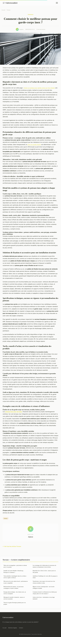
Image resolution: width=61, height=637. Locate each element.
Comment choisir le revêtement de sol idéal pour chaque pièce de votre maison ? (45, 592)
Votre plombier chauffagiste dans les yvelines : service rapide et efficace (15, 576)
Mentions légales (12, 627)
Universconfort (10, 3)
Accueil (3, 10)
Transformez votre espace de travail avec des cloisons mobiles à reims (44, 582)
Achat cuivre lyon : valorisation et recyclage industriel (44, 598)
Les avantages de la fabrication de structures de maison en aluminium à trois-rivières (44, 566)
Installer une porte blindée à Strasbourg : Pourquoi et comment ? (14, 571)
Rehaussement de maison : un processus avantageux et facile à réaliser (14, 587)
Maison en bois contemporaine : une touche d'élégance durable (43, 587)
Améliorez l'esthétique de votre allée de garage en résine (45, 576)
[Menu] (56, 3)
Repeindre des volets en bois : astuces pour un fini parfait (44, 571)
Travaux (8, 10)
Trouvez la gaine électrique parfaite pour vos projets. (15, 603)
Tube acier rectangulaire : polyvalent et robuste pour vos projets (15, 566)
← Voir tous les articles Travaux (12, 546)
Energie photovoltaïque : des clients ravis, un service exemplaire (15, 592)
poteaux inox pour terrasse (13, 411)
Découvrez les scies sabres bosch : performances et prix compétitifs (16, 582)
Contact (21, 627)
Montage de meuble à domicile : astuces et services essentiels (14, 598)
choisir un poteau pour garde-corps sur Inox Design (39, 88)
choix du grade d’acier (34, 144)
